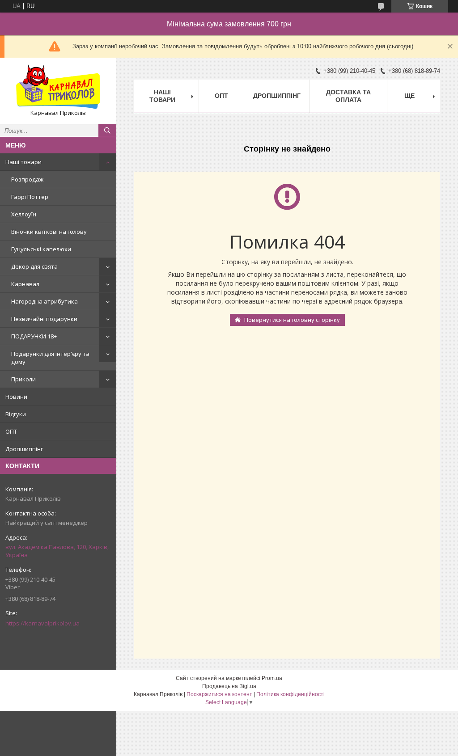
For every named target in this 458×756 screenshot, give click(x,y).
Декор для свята (34, 266)
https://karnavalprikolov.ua (42, 623)
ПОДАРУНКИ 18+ (34, 336)
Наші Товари (162, 96)
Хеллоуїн (23, 214)
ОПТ (11, 431)
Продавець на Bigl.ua (229, 686)
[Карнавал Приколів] (58, 86)
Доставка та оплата (348, 96)
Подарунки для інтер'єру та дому (50, 358)
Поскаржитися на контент (219, 694)
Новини (16, 397)
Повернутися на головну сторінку (292, 320)
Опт (221, 95)
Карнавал (25, 284)
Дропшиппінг (24, 449)
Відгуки (15, 414)
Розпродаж (27, 179)
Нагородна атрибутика (44, 301)
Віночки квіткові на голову (49, 232)
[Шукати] (107, 130)
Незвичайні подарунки (44, 319)
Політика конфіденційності (290, 694)
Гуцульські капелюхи (41, 249)
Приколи (23, 379)
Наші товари (23, 162)
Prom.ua (272, 678)
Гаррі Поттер (29, 197)
